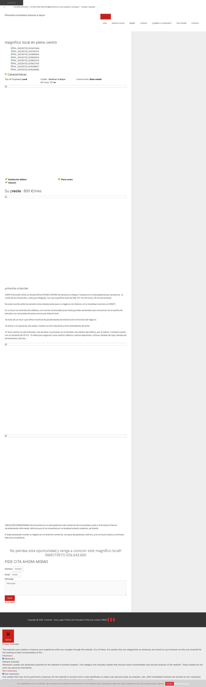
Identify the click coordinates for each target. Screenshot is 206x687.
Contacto (195, 23)
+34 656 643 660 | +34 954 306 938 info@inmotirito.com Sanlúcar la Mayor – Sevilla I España (54, 7)
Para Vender (181, 23)
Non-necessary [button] (9, 671)
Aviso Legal (58, 620)
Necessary (10, 658)
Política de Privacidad (74, 620)
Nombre (9, 569)
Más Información (181, 683)
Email (7, 574)
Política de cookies (92, 620)
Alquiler (132, 23)
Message (9, 579)
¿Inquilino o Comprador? (162, 23)
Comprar (143, 23)
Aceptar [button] (170, 684)
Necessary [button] (7, 655)
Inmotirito (48, 620)
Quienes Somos (118, 23)
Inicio (105, 23)
